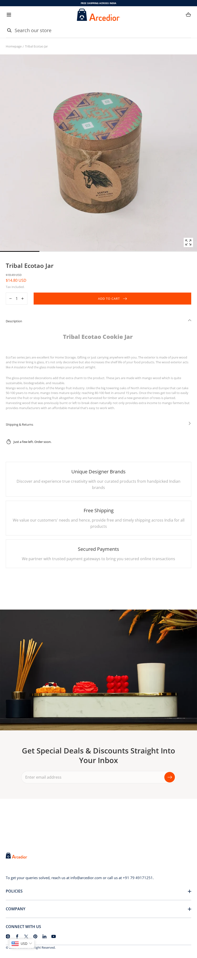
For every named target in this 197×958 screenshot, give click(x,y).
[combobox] (98, 30)
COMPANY (15, 908)
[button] (9, 15)
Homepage (14, 46)
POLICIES (14, 891)
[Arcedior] (98, 14)
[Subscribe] (169, 777)
